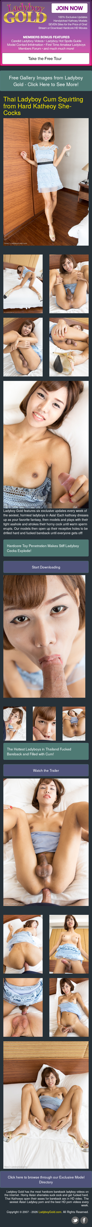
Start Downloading (46, 566)
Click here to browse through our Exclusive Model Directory (46, 1179)
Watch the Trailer (46, 770)
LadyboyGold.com (50, 1212)
